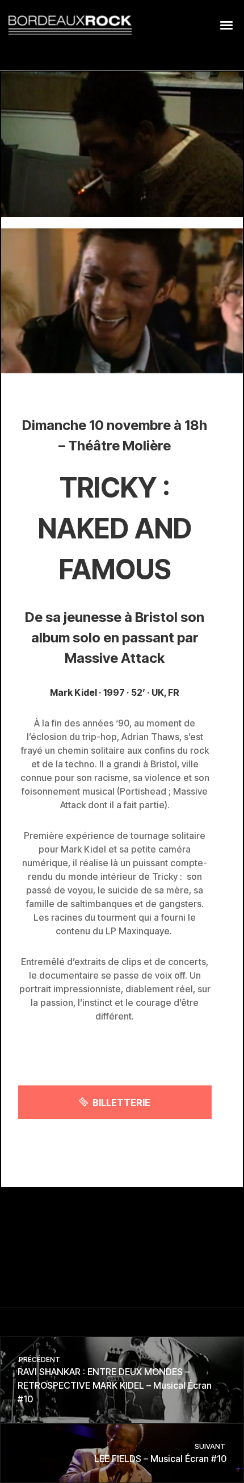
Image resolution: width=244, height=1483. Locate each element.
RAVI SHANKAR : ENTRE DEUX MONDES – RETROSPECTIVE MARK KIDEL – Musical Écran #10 (114, 1380)
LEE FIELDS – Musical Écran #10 (160, 1453)
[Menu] (226, 24)
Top (231, 1467)
